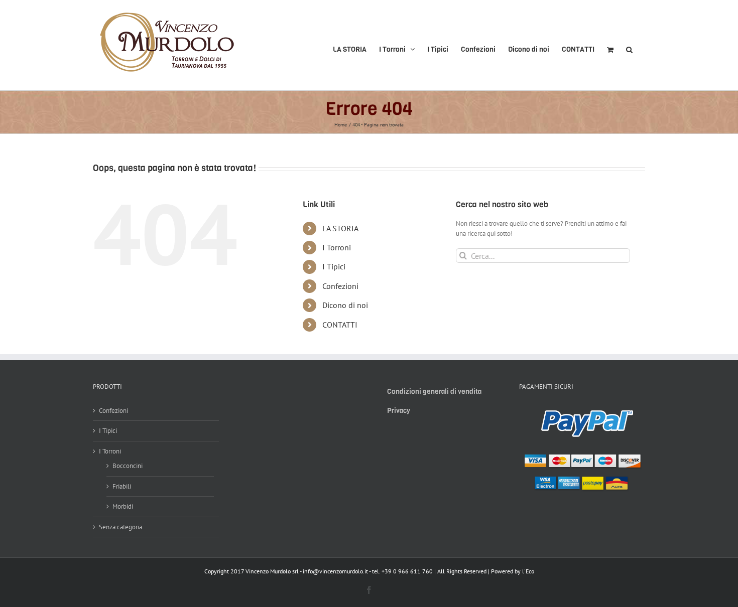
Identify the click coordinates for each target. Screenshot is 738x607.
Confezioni (340, 286)
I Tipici (333, 266)
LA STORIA (340, 228)
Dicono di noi (345, 305)
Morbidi (122, 506)
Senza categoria (120, 527)
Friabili (121, 486)
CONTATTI (339, 325)
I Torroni (336, 247)
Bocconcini (127, 466)
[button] (629, 45)
